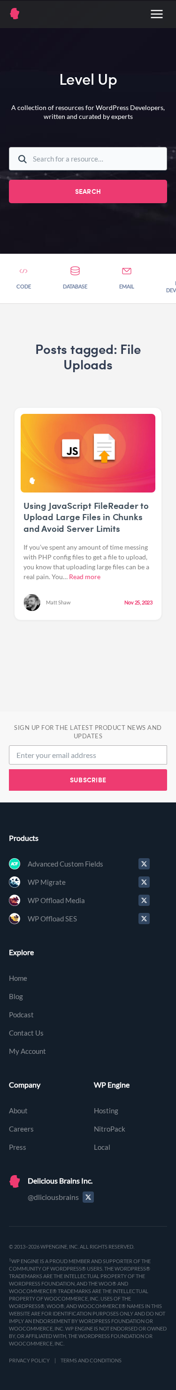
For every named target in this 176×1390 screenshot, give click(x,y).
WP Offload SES (52, 918)
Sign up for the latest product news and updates (88, 732)
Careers (21, 1129)
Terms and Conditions (91, 1360)
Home (18, 978)
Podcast (21, 1014)
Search (88, 191)
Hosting (106, 1110)
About (18, 1110)
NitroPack (109, 1129)
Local (102, 1147)
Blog (16, 996)
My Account (27, 1051)
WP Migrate (47, 882)
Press (17, 1147)
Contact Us (26, 1033)
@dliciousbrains (53, 1196)
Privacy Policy (29, 1360)
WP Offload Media (56, 900)
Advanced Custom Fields (65, 864)
